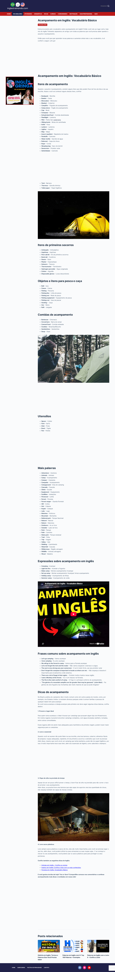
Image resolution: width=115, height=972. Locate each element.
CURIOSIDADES (62, 14)
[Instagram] (84, 967)
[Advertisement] (73, 56)
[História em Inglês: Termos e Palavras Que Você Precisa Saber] (49, 946)
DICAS (46, 14)
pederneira (57, 120)
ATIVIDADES (28, 14)
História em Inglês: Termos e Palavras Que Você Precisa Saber (48, 957)
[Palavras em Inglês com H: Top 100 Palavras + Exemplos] (74, 946)
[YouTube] (89, 967)
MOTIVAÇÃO (73, 14)
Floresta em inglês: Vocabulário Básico (54, 870)
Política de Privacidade (34, 967)
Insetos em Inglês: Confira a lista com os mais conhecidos (61, 867)
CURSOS (53, 14)
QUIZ (96, 14)
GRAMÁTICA (38, 14)
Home (13, 967)
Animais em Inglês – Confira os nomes (54, 865)
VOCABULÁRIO (17, 14)
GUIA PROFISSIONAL (86, 14)
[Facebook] (79, 967)
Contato (46, 967)
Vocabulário (43, 24)
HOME (9, 14)
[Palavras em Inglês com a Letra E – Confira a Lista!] (98, 946)
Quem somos (21, 967)
